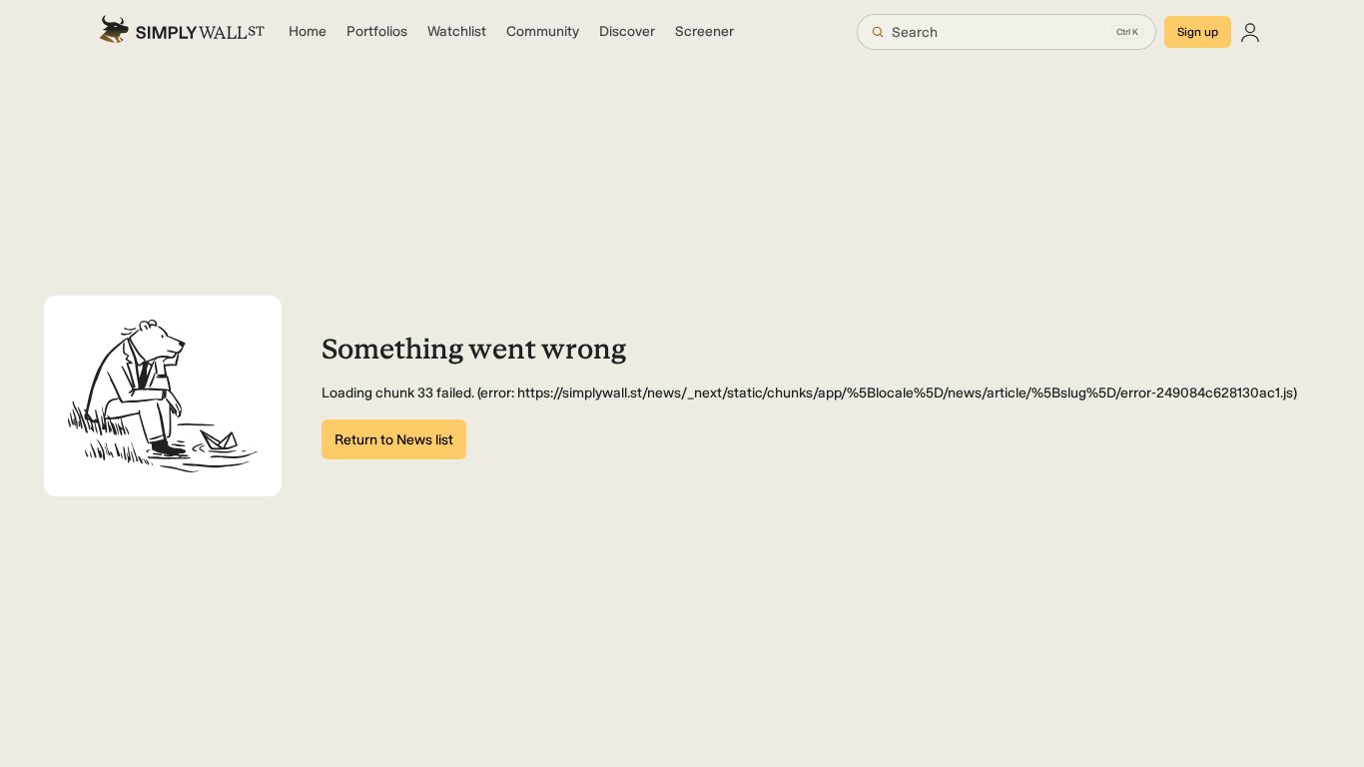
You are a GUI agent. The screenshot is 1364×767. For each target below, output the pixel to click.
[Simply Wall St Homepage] (182, 32)
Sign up (1197, 32)
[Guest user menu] (1250, 32)
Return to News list (394, 439)
